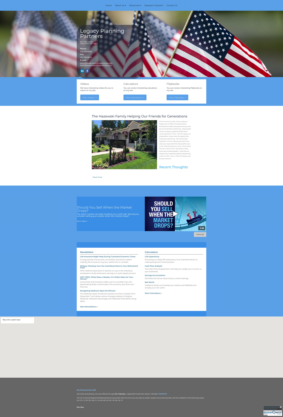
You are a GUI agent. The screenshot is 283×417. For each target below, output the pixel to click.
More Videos (82, 221)
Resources (134, 5)
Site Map (80, 407)
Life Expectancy (152, 257)
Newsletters (86, 252)
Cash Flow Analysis (153, 266)
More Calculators (153, 293)
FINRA (160, 394)
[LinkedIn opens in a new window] (82, 71)
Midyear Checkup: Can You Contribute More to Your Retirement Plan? (109, 267)
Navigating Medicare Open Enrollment (97, 291)
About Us (119, 5)
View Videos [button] (89, 98)
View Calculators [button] (134, 98)
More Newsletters (89, 307)
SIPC (165, 394)
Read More (97, 177)
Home (109, 5)
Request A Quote (153, 5)
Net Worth (149, 282)
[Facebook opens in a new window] (87, 71)
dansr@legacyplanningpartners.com (96, 63)
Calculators (151, 252)
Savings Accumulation (155, 275)
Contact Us (171, 5)
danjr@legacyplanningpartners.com (96, 65)
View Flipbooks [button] (176, 98)
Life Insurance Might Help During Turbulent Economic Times (107, 257)
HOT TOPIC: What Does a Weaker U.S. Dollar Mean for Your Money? (106, 278)
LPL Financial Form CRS (86, 390)
